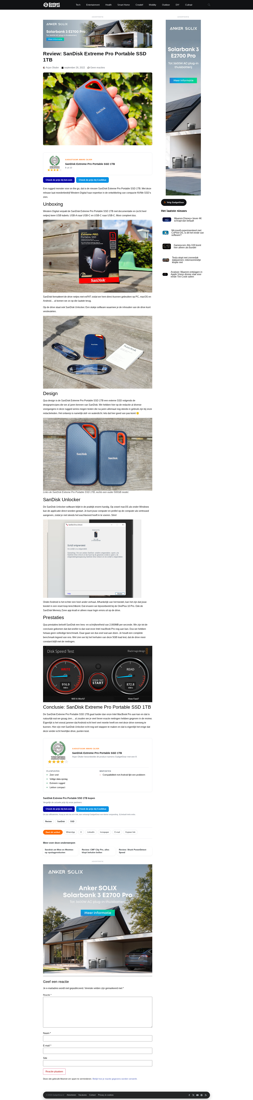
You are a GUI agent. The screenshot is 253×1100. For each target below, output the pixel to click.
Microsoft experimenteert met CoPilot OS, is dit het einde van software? (187, 232)
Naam (47, 1033)
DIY (177, 5)
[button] (209, 4)
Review (48, 821)
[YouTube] (197, 1095)
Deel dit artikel (53, 832)
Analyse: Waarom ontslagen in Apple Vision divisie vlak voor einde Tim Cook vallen (186, 274)
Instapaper (104, 832)
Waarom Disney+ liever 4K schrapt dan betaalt (188, 219)
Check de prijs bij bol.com (59, 180)
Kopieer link (130, 832)
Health (108, 5)
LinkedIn (90, 832)
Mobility (152, 5)
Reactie (47, 995)
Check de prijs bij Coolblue (92, 180)
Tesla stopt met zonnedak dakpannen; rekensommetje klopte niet (186, 260)
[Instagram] (201, 1095)
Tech (78, 5)
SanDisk (61, 821)
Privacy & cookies (106, 1095)
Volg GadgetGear (175, 202)
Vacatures (82, 1095)
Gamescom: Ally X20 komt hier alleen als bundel (187, 246)
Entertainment (93, 5)
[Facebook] (189, 1095)
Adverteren (71, 1095)
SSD (72, 821)
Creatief (139, 5)
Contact (92, 1095)
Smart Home (123, 5)
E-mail (117, 832)
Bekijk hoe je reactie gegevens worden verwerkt (115, 1079)
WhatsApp (70, 832)
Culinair (188, 5)
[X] (193, 1095)
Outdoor (166, 5)
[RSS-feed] (206, 1095)
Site (45, 1058)
